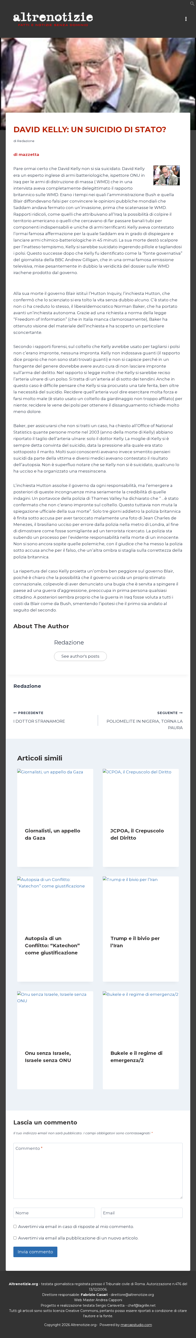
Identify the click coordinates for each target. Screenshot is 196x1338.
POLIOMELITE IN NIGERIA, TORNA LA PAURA (145, 720)
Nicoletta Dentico (43, 1069)
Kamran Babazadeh (131, 847)
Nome (22, 1213)
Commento (29, 1148)
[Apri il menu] (185, 19)
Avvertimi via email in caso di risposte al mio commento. (76, 1226)
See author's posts (80, 656)
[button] (192, 4)
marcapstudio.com (136, 1325)
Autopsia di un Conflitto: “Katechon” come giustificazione (52, 946)
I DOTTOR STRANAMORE (39, 717)
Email (109, 1213)
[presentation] (55, 794)
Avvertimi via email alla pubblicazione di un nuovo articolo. (78, 1238)
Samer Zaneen (41, 847)
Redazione (25, 141)
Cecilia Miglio (125, 1069)
